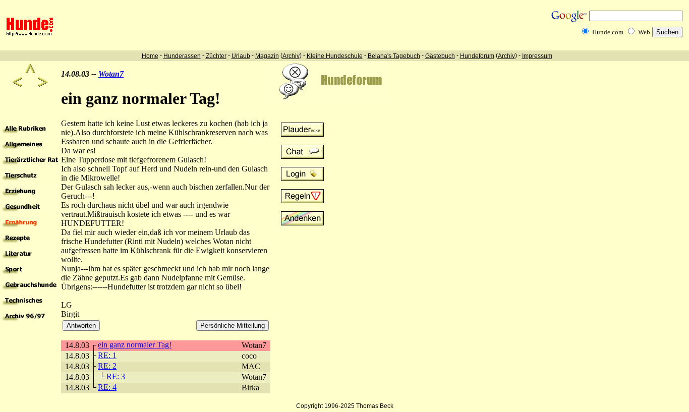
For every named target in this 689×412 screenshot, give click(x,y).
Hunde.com (607, 32)
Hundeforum (477, 56)
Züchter (216, 56)
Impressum (537, 56)
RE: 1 (107, 355)
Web (644, 32)
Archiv (291, 56)
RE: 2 (107, 366)
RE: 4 (107, 387)
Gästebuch (440, 56)
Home (150, 56)
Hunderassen (182, 56)
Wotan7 (111, 74)
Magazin (267, 56)
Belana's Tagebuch (394, 56)
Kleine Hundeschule (335, 56)
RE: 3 (115, 376)
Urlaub (241, 56)
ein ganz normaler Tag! (134, 344)
